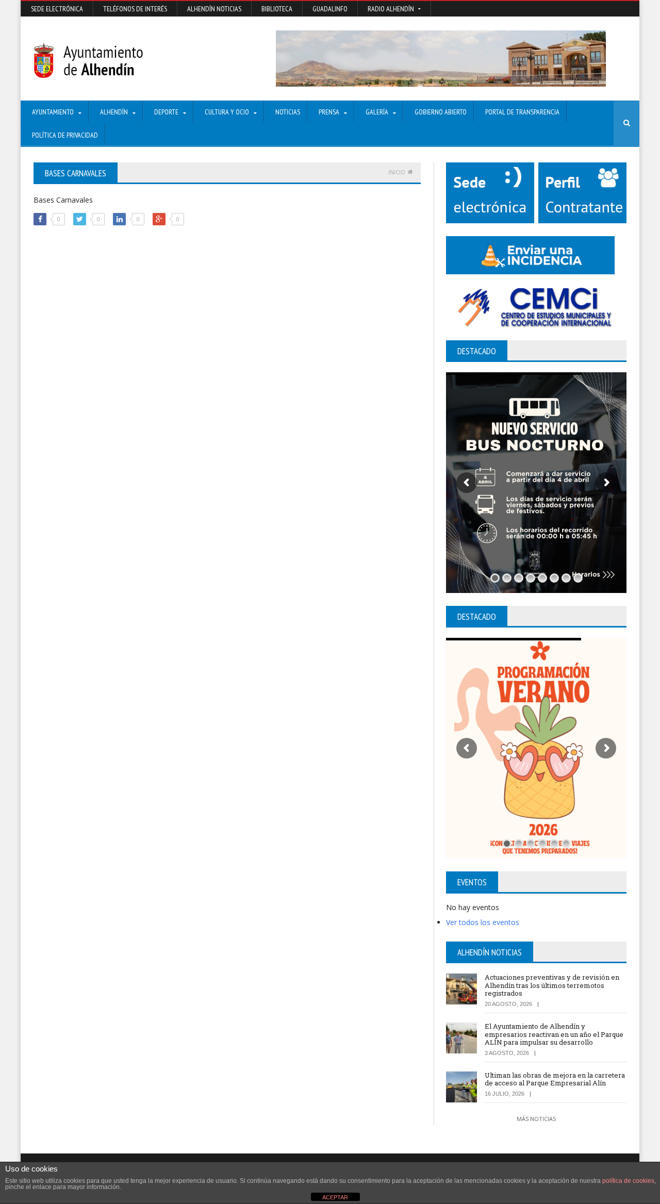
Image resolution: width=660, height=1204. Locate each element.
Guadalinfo (330, 8)
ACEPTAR (335, 1197)
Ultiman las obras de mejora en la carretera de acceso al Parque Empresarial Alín (555, 1079)
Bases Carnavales (63, 200)
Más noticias (536, 1119)
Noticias (287, 112)
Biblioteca (276, 8)
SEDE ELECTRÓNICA (57, 8)
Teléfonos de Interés (135, 8)
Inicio (396, 172)
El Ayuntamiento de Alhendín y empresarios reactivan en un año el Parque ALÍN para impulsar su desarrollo (554, 1034)
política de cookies (628, 1180)
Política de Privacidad (65, 135)
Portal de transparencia (522, 112)
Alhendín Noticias (214, 8)
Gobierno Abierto (441, 112)
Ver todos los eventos (482, 922)
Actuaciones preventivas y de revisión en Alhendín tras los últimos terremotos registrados (552, 985)
